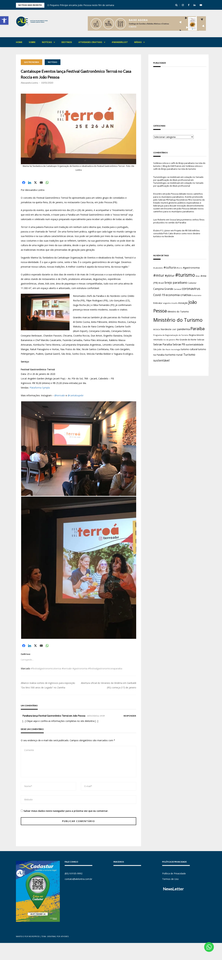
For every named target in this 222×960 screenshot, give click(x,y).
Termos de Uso (170, 879)
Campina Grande (163, 289)
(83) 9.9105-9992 (73, 873)
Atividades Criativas (90, 42)
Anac (198, 276)
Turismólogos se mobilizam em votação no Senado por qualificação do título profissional (178, 178)
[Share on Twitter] (35, 182)
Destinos (66, 42)
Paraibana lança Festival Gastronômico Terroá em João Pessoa (53, 715)
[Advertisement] (179, 92)
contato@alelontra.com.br (78, 879)
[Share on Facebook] (24, 182)
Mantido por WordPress (27, 936)
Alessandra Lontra (29, 82)
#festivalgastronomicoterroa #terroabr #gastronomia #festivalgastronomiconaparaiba (76, 668)
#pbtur (170, 275)
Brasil (161, 283)
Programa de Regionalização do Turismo (170, 335)
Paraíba (197, 328)
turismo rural (174, 354)
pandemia (183, 329)
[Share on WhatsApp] (47, 182)
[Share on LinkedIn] (30, 182)
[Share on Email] (41, 182)
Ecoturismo (196, 295)
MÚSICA (156, 329)
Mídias (138, 42)
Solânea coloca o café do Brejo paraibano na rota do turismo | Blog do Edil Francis (179, 164)
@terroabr (59, 395)
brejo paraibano (175, 282)
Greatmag (51, 936)
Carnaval (177, 289)
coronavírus (191, 288)
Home (19, 42)
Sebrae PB (179, 344)
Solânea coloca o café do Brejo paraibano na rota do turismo (177, 167)
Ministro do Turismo (178, 311)
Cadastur (192, 283)
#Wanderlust (120, 42)
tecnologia (175, 349)
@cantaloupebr (76, 395)
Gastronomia (31, 62)
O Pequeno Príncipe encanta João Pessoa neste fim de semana (80, 5)
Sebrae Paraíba (162, 344)
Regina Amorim (196, 335)
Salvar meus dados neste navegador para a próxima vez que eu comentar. (66, 810)
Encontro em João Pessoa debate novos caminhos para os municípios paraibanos (178, 210)
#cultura (169, 267)
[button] (4, 20)
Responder (130, 716)
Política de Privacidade (174, 873)
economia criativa (178, 295)
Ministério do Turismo (177, 320)
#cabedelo (158, 268)
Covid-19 (159, 295)
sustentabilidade (194, 344)
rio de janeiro (169, 339)
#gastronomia (191, 267)
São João (157, 349)
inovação (183, 302)
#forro (179, 268)
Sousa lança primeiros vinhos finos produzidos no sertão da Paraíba (178, 221)
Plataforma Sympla (40, 387)
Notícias (47, 42)
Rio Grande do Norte (186, 339)
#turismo (185, 275)
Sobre (32, 42)
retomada (158, 339)
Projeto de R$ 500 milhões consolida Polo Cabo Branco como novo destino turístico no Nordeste (176, 233)
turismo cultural (189, 349)
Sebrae (200, 339)
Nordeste (166, 329)
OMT (174, 329)
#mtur (158, 275)
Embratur (157, 303)
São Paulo (166, 349)
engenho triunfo (170, 303)
